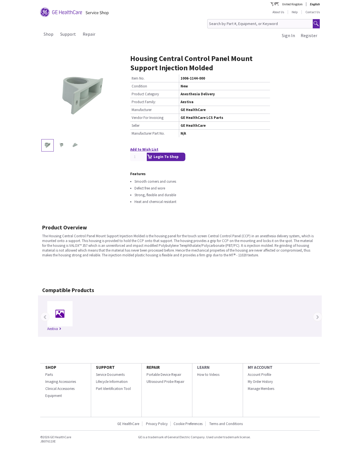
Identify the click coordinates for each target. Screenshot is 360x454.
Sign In (288, 35)
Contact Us (312, 12)
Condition (139, 86)
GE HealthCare (128, 423)
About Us (278, 12)
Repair (89, 34)
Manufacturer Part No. (148, 133)
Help (295, 12)
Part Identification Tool (113, 388)
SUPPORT (105, 367)
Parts (49, 374)
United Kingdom (292, 4)
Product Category (145, 94)
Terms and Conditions (226, 423)
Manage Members (261, 388)
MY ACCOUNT (260, 367)
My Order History (260, 381)
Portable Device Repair (164, 374)
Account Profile (259, 374)
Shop (48, 34)
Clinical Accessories (60, 388)
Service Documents (110, 374)
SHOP (50, 367)
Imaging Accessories (60, 381)
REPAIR (153, 367)
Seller (136, 125)
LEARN (203, 367)
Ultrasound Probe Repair (165, 381)
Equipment (53, 395)
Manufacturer (142, 109)
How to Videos (208, 374)
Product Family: (144, 102)
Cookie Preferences (188, 423)
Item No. (138, 78)
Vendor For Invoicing (147, 117)
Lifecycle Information (112, 381)
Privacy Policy (156, 423)
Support (68, 34)
